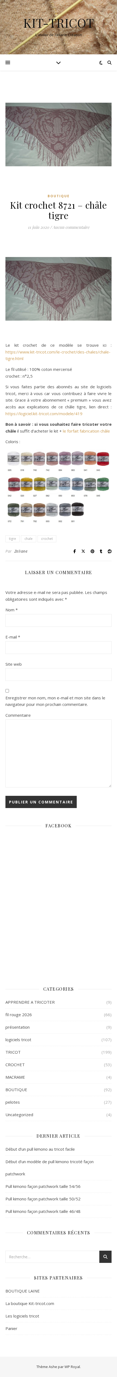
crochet (47, 538)
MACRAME (15, 1077)
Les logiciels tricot (22, 1316)
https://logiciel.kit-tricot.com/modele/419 (43, 413)
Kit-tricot (58, 23)
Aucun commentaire (71, 227)
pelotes (12, 1102)
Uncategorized (19, 1114)
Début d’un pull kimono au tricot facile (40, 1149)
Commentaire (18, 715)
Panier (11, 1328)
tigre (12, 538)
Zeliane (21, 551)
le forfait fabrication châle (86, 431)
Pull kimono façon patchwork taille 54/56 (43, 1186)
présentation (17, 1027)
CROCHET (15, 1064)
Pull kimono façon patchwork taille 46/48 (43, 1211)
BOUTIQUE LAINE (22, 1291)
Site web (13, 664)
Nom (11, 609)
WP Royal (72, 1366)
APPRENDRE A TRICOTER (30, 1002)
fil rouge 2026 (18, 1014)
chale (28, 538)
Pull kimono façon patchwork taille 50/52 (43, 1198)
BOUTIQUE (59, 196)
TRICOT (13, 1052)
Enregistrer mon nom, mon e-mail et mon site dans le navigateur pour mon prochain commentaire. (55, 701)
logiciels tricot (18, 1039)
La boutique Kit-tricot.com (29, 1303)
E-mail (12, 637)
